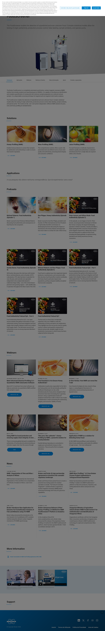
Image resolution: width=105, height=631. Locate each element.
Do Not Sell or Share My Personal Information (70, 7)
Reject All (86, 7)
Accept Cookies (96, 7)
